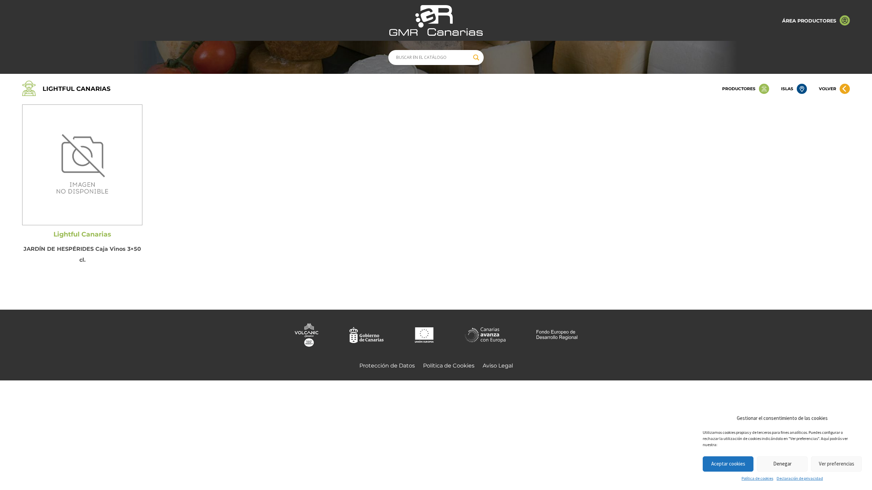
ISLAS (787, 88)
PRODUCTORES (739, 88)
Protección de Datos (387, 365)
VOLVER (827, 88)
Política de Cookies (448, 365)
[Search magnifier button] (476, 57)
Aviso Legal (498, 365)
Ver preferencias (836, 463)
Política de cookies (757, 478)
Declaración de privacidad (800, 478)
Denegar (782, 463)
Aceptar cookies (728, 463)
